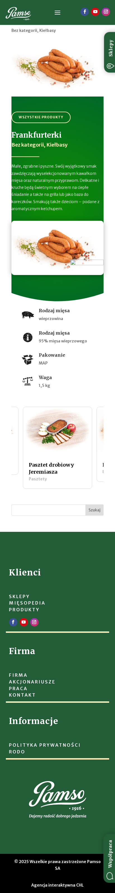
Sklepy (111, 48)
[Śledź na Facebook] (84, 12)
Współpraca (110, 854)
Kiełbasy (47, 30)
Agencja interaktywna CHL (57, 885)
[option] (57, 447)
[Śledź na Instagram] (106, 12)
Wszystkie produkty (41, 117)
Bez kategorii (24, 30)
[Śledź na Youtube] (95, 12)
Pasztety (38, 478)
